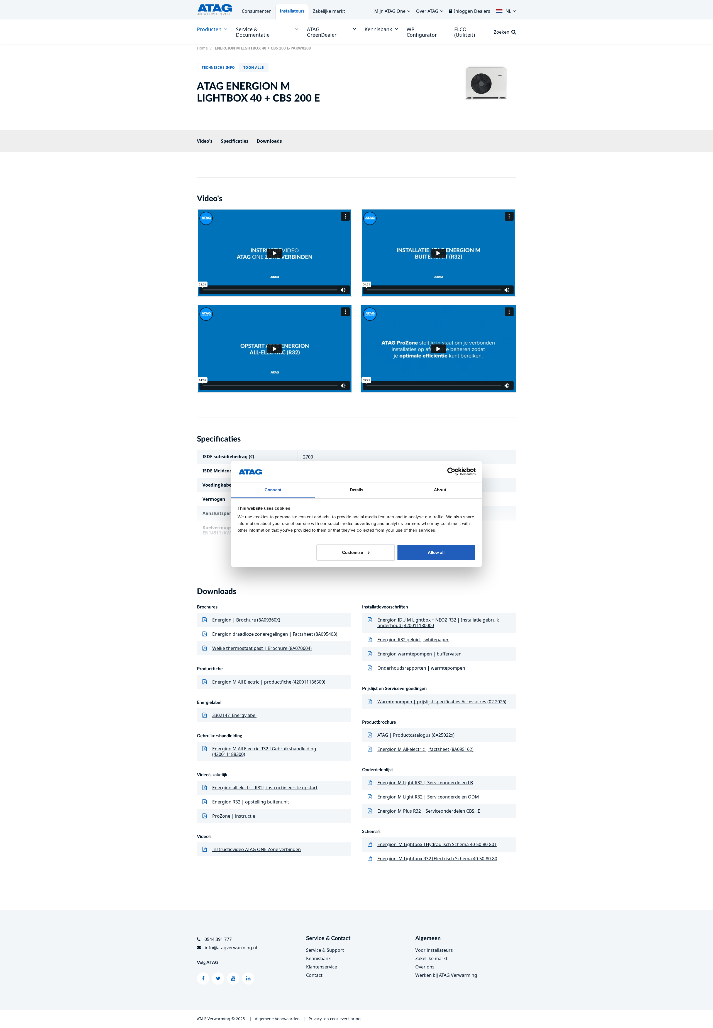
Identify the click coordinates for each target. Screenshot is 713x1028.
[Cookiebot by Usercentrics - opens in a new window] (451, 471)
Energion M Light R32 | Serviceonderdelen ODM (428, 797)
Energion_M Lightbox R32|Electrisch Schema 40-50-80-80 (437, 859)
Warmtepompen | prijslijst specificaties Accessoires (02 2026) (441, 702)
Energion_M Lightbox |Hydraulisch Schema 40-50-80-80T (437, 844)
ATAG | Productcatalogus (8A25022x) (416, 735)
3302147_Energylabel (234, 715)
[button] (506, 9)
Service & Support (325, 950)
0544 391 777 (218, 939)
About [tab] (440, 489)
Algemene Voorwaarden (277, 1018)
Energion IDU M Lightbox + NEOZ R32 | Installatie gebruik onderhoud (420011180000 (438, 622)
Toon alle (253, 67)
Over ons (424, 967)
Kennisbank (318, 958)
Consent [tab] (273, 489)
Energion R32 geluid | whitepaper (413, 640)
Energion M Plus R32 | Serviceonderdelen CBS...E (428, 811)
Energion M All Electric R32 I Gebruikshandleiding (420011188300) (264, 751)
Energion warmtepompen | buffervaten (419, 654)
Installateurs (292, 11)
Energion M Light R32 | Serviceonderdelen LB (425, 783)
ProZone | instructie (233, 816)
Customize (352, 552)
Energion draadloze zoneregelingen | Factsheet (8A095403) (274, 634)
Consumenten (257, 11)
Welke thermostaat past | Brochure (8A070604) (262, 648)
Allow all (436, 552)
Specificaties (234, 141)
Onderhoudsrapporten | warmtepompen (421, 668)
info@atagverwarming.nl (231, 948)
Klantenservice (321, 967)
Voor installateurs (434, 950)
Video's (205, 141)
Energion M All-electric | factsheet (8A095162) (425, 749)
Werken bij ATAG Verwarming (446, 975)
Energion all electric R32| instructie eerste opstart (265, 788)
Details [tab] (356, 489)
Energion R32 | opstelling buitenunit (250, 802)
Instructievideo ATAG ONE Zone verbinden (256, 849)
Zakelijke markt (329, 11)
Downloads (269, 141)
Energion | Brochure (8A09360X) (246, 620)
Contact (314, 975)
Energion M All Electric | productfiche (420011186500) (268, 682)
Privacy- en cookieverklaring (335, 1018)
